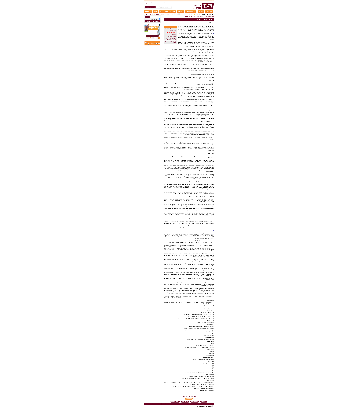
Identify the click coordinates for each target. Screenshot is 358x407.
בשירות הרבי (173, 34)
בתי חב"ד (153, 3)
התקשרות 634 (188, 16)
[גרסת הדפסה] (192, 396)
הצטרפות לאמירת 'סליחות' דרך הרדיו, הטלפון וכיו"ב (170, 39)
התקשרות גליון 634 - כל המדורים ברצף (170, 29)
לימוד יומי (163, 3)
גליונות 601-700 (198, 16)
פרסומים (211, 16)
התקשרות (205, 16)
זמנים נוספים (170, 14)
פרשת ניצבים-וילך (172, 36)
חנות (158, 3)
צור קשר (147, 3)
